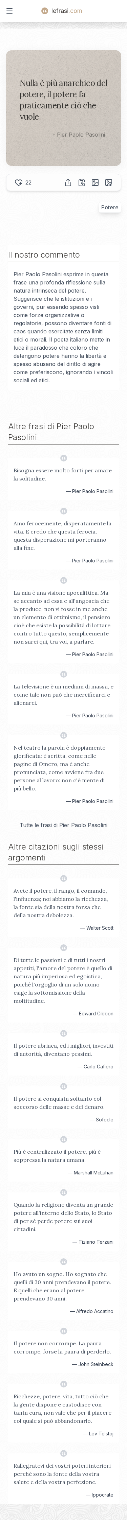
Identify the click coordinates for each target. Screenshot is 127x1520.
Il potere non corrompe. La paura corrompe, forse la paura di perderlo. (62, 1347)
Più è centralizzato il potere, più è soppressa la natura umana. (57, 1155)
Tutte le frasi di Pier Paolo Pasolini (63, 825)
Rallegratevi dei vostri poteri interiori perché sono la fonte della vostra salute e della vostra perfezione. (62, 1473)
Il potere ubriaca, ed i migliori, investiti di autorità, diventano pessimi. (63, 1049)
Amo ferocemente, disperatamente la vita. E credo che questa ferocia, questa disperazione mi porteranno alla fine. (62, 535)
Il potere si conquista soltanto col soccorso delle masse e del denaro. (59, 1102)
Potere (110, 207)
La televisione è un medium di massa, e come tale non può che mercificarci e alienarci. (63, 694)
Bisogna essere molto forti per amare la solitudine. (63, 474)
